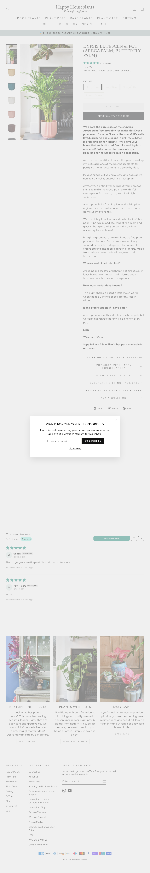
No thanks (75, 448)
